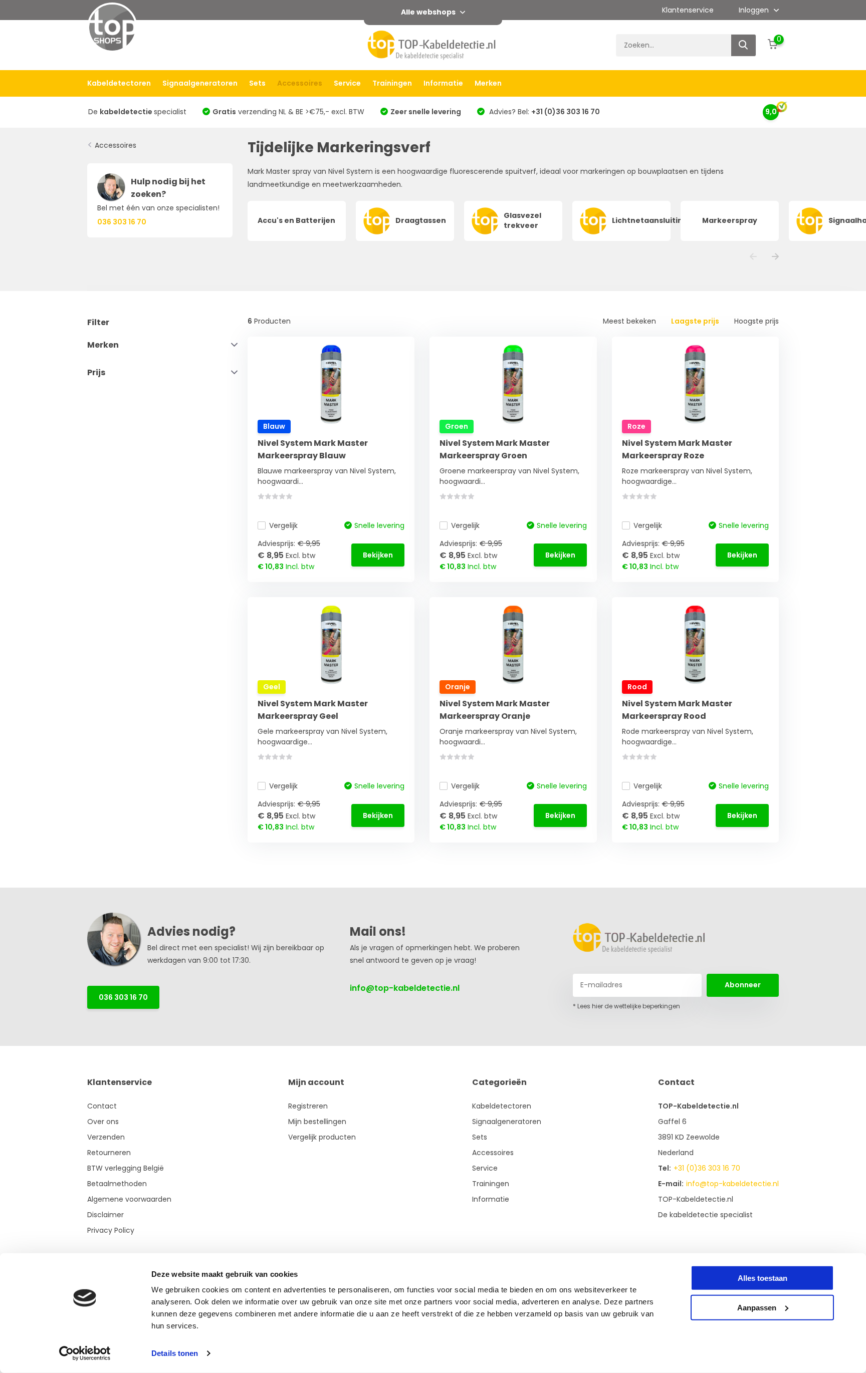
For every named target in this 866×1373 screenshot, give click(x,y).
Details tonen (174, 1353)
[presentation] (753, 257)
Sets (257, 83)
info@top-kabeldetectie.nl (405, 988)
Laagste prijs (695, 321)
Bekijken (378, 555)
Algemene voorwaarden (129, 1199)
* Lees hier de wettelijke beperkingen (626, 1006)
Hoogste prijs (756, 321)
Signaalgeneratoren (200, 83)
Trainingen (392, 83)
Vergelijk (283, 525)
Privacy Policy (110, 1230)
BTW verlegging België (125, 1168)
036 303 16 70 (123, 997)
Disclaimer (105, 1215)
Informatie (443, 83)
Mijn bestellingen (317, 1122)
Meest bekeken (629, 321)
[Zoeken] (743, 45)
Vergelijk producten (322, 1137)
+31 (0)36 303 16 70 (707, 1168)
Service (347, 83)
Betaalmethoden (117, 1184)
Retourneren (109, 1153)
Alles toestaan (762, 1278)
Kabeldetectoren (119, 83)
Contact (102, 1106)
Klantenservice (688, 10)
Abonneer (743, 985)
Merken (488, 83)
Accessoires (299, 83)
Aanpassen (756, 1307)
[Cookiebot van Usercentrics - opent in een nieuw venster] (85, 1353)
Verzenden (106, 1137)
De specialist (137, 112)
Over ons (103, 1122)
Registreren (308, 1106)
